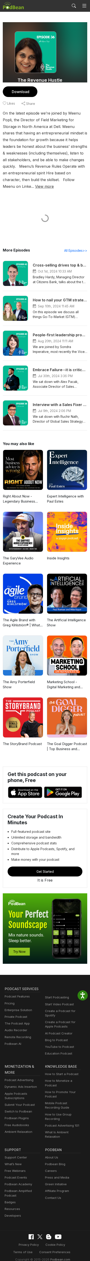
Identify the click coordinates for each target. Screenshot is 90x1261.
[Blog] (48, 1236)
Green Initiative (56, 1184)
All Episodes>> (75, 250)
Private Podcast (16, 1016)
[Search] (74, 6)
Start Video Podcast (59, 1004)
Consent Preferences (54, 1252)
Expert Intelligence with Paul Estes (65, 499)
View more (44, 186)
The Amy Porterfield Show (19, 684)
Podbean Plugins (17, 1118)
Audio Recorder (16, 1030)
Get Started (45, 871)
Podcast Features (17, 996)
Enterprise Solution (18, 1010)
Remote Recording (18, 1037)
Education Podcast (58, 1053)
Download (20, 91)
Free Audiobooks (17, 1125)
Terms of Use (23, 1252)
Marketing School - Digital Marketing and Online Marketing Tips (64, 685)
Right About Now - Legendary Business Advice (19, 499)
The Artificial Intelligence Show (66, 622)
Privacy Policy (29, 1244)
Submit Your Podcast (20, 1104)
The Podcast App (17, 1023)
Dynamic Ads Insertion (21, 1086)
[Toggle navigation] (84, 6)
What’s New (13, 1164)
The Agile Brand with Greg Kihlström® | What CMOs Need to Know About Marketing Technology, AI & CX (21, 623)
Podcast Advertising (19, 1080)
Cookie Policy (55, 1244)
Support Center (16, 1157)
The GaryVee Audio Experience (18, 561)
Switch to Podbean (18, 1111)
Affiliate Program (57, 1191)
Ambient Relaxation (18, 1132)
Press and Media (57, 1177)
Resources (12, 1209)
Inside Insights (58, 558)
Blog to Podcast (56, 1040)
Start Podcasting (57, 997)
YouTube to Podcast (59, 1047)
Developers (13, 1215)
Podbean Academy (18, 1184)
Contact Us (53, 1198)
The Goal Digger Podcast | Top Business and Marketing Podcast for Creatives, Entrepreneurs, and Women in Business (67, 747)
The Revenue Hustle (40, 80)
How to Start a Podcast (61, 1074)
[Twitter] (39, 1236)
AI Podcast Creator (58, 1033)
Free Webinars (15, 1171)
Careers (51, 1171)
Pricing (10, 1003)
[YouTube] (58, 1236)
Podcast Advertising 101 (62, 1125)
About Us (51, 1157)
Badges (10, 1202)
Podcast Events (16, 1177)
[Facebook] (31, 1236)
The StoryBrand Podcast (22, 744)
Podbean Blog (55, 1164)
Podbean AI (13, 1044)
